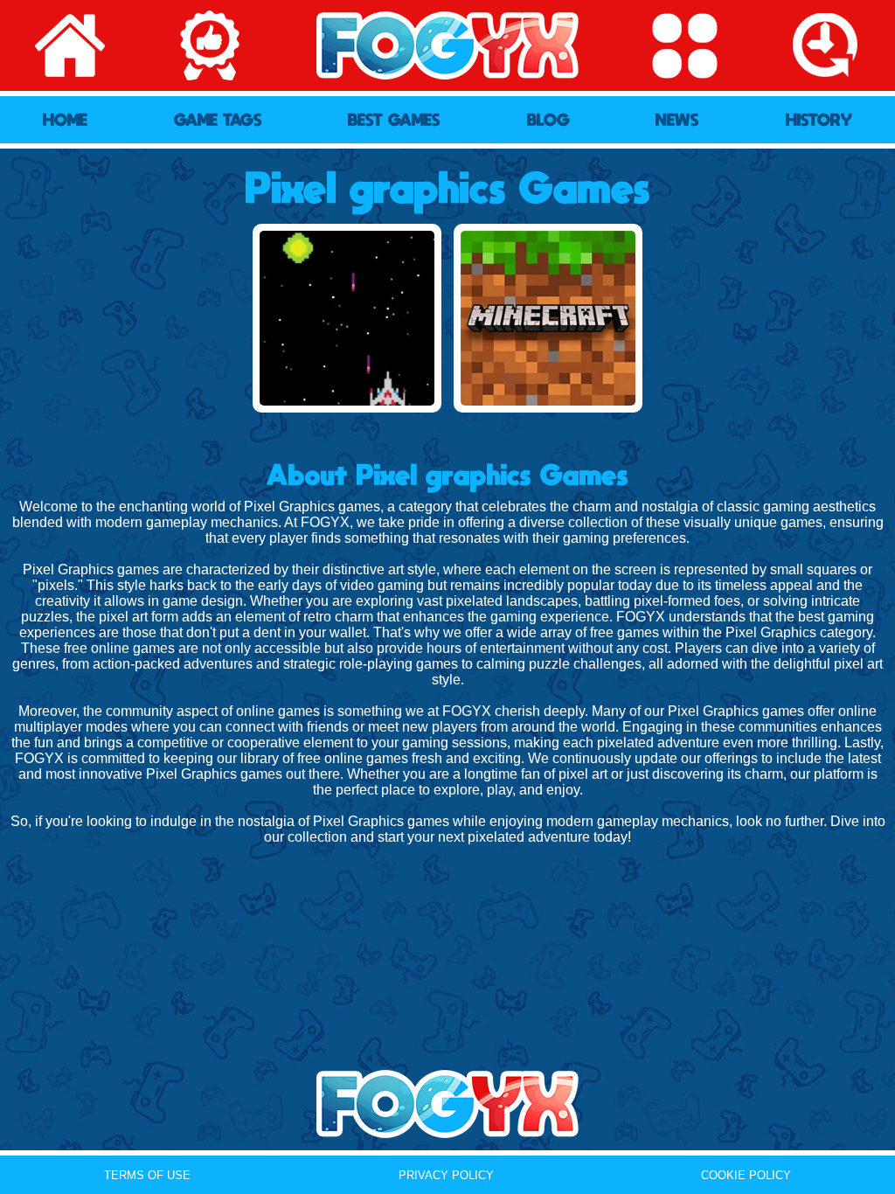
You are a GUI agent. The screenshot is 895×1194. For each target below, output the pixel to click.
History (819, 120)
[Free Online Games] (447, 45)
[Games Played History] (825, 45)
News (677, 120)
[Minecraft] (548, 318)
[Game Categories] (684, 45)
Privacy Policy (446, 1175)
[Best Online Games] (211, 45)
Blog (548, 120)
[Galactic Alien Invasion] (347, 318)
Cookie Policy (746, 1175)
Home (65, 120)
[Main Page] (70, 45)
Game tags (218, 120)
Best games (394, 120)
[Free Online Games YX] (447, 1104)
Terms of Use (147, 1175)
